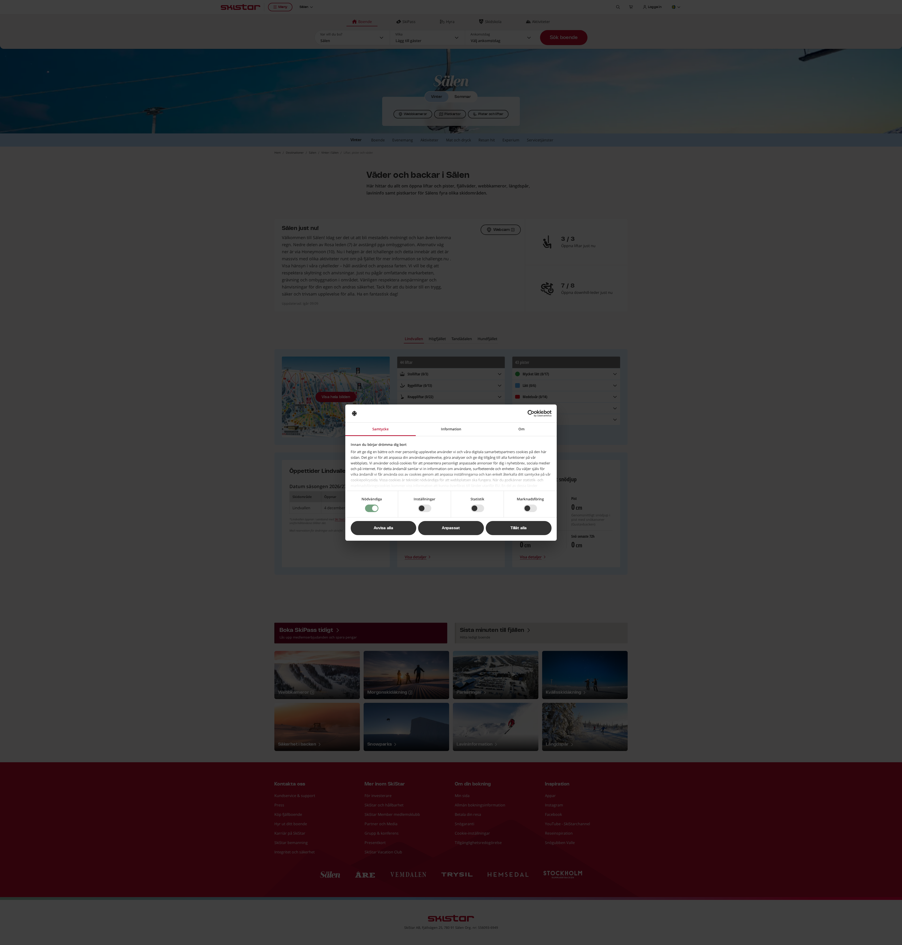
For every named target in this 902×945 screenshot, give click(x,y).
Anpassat (451, 528)
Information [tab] (451, 429)
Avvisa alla (383, 528)
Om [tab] (521, 429)
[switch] (424, 508)
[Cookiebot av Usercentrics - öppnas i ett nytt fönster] (531, 413)
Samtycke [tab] (380, 429)
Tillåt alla (518, 528)
